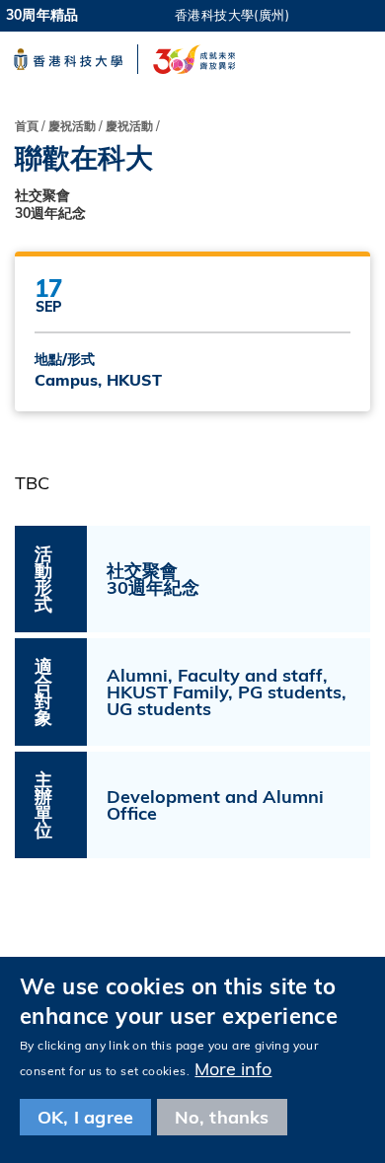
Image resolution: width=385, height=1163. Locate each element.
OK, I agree (85, 1117)
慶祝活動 (129, 125)
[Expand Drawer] (353, 15)
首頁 (26, 125)
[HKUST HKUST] (68, 59)
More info (232, 1068)
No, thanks (222, 1117)
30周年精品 (42, 15)
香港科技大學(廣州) (232, 15)
